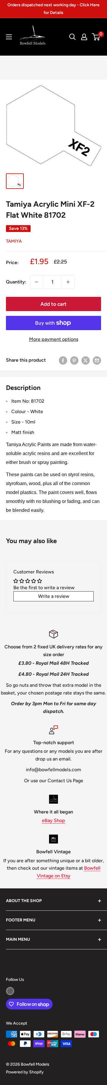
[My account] (84, 37)
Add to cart (53, 304)
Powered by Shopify (25, 1072)
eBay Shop (53, 820)
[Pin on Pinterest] (74, 360)
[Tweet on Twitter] (85, 360)
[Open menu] (9, 37)
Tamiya (14, 241)
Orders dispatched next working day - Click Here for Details (53, 8)
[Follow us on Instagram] (10, 991)
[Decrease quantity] (36, 282)
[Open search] (72, 37)
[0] (96, 36)
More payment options (53, 339)
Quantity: (16, 282)
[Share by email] (97, 360)
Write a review (53, 596)
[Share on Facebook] (63, 360)
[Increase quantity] (68, 282)
